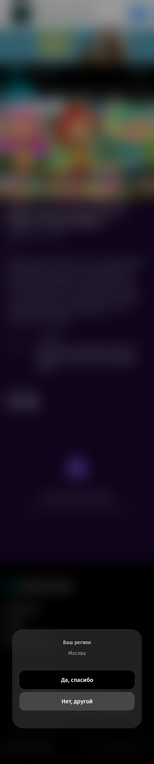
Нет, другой (77, 701)
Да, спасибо (77, 680)
